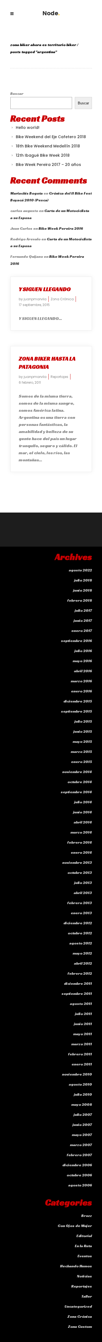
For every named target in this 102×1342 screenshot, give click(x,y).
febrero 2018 (79, 600)
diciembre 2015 (77, 701)
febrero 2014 (79, 842)
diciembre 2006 (77, 1164)
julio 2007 (83, 1114)
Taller (86, 1296)
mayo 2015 (82, 741)
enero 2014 (81, 852)
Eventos (85, 1255)
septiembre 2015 (76, 711)
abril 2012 (83, 963)
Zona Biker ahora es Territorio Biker (43, 45)
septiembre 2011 (76, 993)
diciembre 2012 (77, 922)
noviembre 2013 (77, 862)
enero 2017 (81, 630)
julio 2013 (83, 882)
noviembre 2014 (77, 771)
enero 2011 (82, 1064)
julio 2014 (83, 801)
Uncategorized (78, 1306)
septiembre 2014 (76, 791)
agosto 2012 (80, 943)
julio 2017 (83, 610)
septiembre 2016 (76, 640)
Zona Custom (80, 1326)
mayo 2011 (82, 1033)
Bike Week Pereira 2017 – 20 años (48, 164)
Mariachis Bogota (26, 193)
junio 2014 (82, 812)
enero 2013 (81, 912)
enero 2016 (81, 691)
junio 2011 (83, 1023)
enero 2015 (81, 761)
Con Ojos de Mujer (75, 1225)
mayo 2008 (81, 1104)
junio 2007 (82, 1124)
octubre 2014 (79, 781)
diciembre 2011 (78, 983)
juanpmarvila (35, 299)
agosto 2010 (80, 1084)
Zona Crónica (62, 299)
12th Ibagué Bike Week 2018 (43, 155)
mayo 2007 (82, 1134)
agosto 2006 (80, 1185)
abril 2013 (83, 892)
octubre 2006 (79, 1175)
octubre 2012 (80, 933)
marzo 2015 (81, 751)
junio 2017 (83, 620)
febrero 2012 (79, 973)
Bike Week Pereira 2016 (61, 228)
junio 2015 (82, 731)
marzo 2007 (81, 1144)
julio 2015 (83, 721)
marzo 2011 (81, 1043)
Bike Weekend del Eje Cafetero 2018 (51, 137)
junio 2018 (82, 590)
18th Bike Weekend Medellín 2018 (48, 146)
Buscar (16, 93)
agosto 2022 (80, 570)
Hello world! (27, 127)
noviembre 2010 (77, 1074)
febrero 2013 (79, 902)
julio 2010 (83, 1094)
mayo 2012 (82, 953)
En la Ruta (83, 1245)
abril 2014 (83, 822)
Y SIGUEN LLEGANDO (45, 289)
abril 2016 (83, 670)
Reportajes (59, 376)
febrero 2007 (79, 1154)
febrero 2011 (80, 1054)
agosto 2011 (81, 1003)
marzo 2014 (81, 832)
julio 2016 (83, 650)
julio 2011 (83, 1013)
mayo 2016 (82, 660)
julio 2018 (83, 580)
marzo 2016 (81, 680)
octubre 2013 (79, 872)
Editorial (84, 1235)
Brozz (86, 1215)
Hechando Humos (76, 1266)
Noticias (84, 1276)
